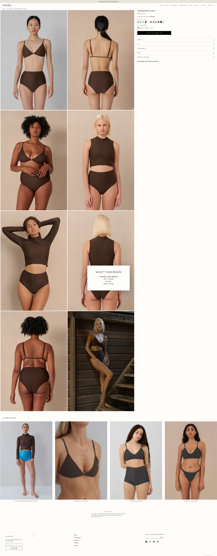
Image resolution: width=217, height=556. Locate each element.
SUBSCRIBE (14, 548)
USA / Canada (108, 279)
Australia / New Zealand (108, 276)
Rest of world (108, 284)
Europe (108, 281)
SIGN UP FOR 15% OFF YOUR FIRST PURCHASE (108, 1)
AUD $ (202, 5)
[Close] (34, 535)
